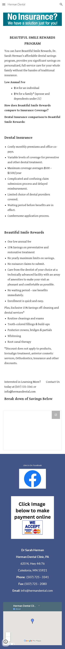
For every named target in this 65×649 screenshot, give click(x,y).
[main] (32, 79)
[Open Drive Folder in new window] (56, 415)
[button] (4, 4)
